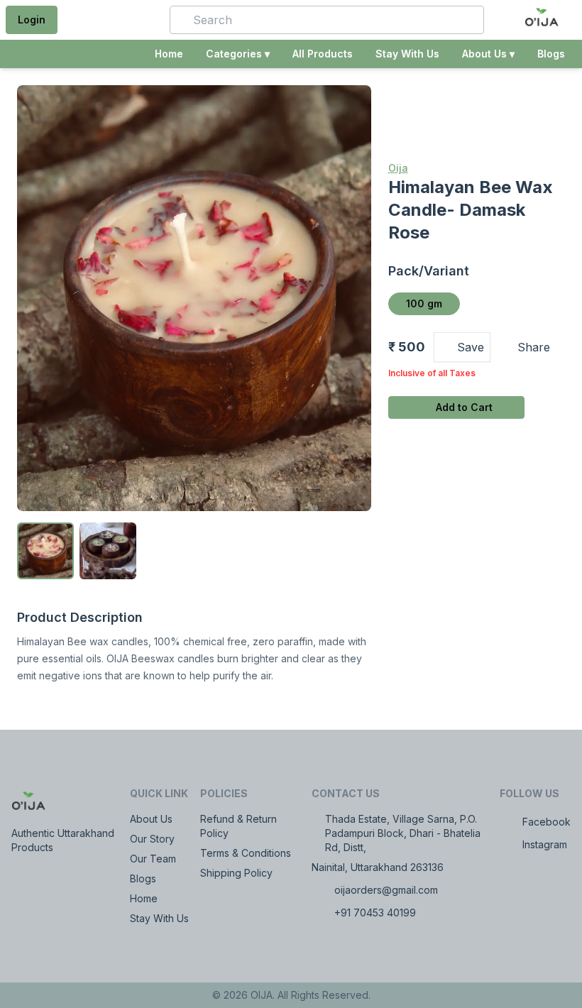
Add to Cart (464, 407)
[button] (138, 20)
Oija (398, 168)
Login (31, 19)
